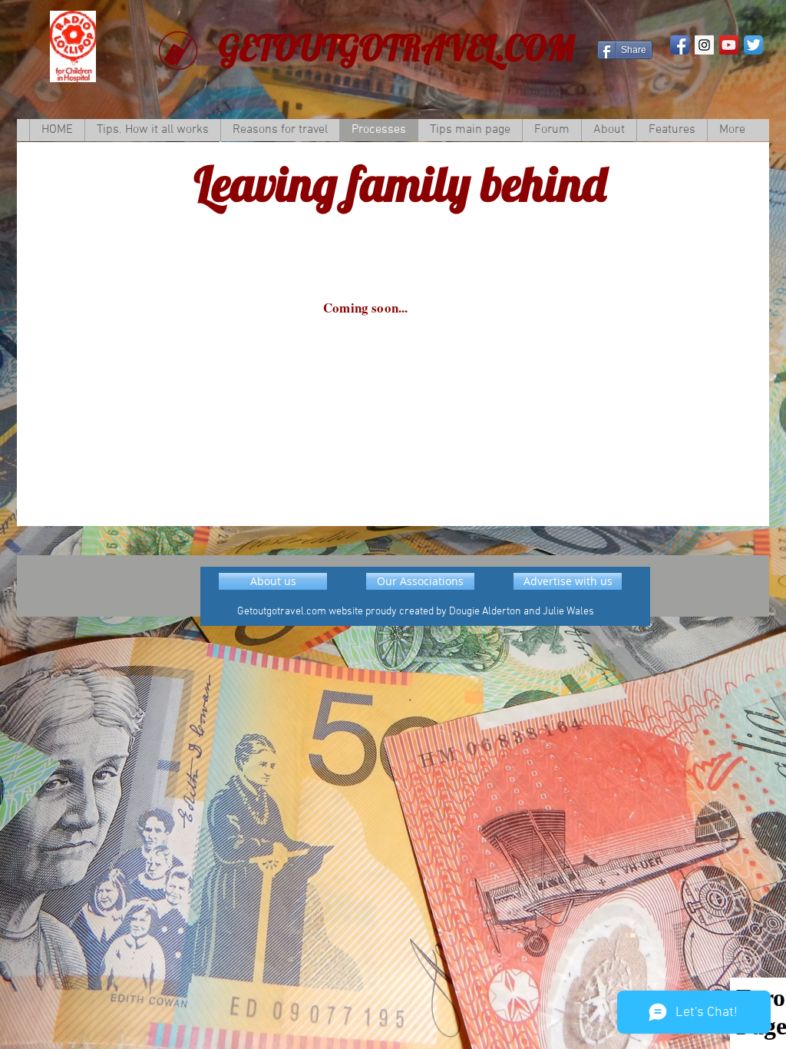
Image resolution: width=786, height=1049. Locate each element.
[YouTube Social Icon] (728, 45)
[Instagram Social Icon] (704, 45)
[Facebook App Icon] (679, 45)
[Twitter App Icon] (753, 45)
